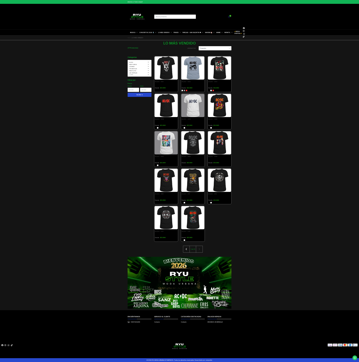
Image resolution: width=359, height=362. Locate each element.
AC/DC (131, 62)
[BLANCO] (182, 90)
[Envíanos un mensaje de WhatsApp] (354, 357)
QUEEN (131, 75)
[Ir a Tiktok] (244, 36)
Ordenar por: (191, 48)
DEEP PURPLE (133, 64)
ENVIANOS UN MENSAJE (215, 322)
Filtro (138, 95)
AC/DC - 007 (159, 156)
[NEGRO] (155, 90)
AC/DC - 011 (186, 194)
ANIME (218, 32)
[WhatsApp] (244, 34)
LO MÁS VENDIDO (164, 32)
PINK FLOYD (132, 70)
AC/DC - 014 (186, 231)
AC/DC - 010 (159, 194)
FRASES (176, 32)
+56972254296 (135, 322)
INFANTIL (227, 32)
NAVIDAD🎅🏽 (208, 32)
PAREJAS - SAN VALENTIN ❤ (191, 32)
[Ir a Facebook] (244, 28)
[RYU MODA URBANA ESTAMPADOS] (137, 16)
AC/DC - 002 (186, 81)
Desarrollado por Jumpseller (203, 360)
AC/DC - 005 (186, 119)
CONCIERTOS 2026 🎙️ (146, 32)
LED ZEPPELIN (133, 73)
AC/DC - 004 (159, 119)
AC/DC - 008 (186, 156)
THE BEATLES (133, 68)
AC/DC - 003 (212, 81)
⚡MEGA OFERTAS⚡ (238, 32)
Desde (130, 86)
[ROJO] (186, 90)
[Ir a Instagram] (244, 31)
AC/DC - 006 (212, 119)
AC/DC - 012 (212, 194)
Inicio (129, 37)
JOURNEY (132, 66)
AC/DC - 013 (159, 231)
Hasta (142, 86)
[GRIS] (184, 90)
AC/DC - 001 (159, 81)
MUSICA (132, 32)
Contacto (157, 322)
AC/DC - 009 (212, 156)
